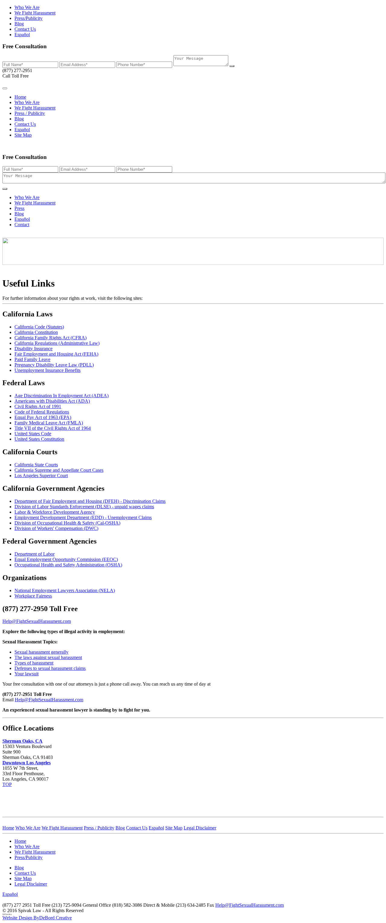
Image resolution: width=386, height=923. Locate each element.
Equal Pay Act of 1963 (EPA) (42, 417)
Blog (19, 23)
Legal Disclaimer (30, 884)
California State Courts (36, 464)
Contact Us (25, 29)
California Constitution (36, 332)
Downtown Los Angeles (26, 762)
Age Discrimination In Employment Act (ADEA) (61, 395)
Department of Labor (34, 554)
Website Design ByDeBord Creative (37, 917)
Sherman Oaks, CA (22, 741)
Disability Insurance (33, 348)
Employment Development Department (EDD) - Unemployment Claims (83, 517)
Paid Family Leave (32, 359)
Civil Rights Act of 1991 (37, 406)
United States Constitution (39, 439)
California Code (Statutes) (39, 326)
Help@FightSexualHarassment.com (49, 699)
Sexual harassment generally (41, 652)
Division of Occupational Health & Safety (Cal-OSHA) (67, 522)
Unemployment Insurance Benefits (47, 370)
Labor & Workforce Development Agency (54, 512)
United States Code (32, 433)
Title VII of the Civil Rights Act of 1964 (52, 428)
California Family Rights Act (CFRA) (50, 337)
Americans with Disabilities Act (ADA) (52, 401)
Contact (21, 224)
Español (22, 34)
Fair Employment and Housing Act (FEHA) (56, 354)
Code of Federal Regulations (41, 411)
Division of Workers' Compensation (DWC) (56, 528)
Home (20, 97)
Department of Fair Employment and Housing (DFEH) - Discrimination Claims (90, 501)
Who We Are (27, 7)
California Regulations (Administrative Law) (57, 343)
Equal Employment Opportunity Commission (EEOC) (66, 559)
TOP (7, 784)
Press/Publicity (28, 18)
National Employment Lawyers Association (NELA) (64, 590)
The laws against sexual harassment (48, 657)
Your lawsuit (26, 673)
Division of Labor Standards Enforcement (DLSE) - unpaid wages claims (84, 506)
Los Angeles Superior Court (41, 475)
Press (19, 208)
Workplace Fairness (33, 595)
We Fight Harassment (34, 12)
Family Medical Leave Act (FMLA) (48, 422)
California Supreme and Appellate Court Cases (58, 470)
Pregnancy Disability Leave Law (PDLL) (54, 364)
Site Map (23, 135)
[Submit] (231, 66)
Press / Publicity (29, 113)
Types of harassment (33, 662)
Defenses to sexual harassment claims (50, 668)
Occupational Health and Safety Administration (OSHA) (68, 564)
